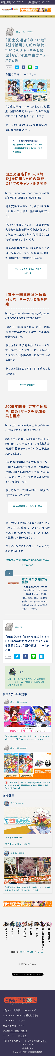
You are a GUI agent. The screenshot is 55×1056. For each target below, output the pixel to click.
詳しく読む (49, 16)
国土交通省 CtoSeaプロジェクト (27, 144)
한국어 (30, 952)
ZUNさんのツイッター (8, 3)
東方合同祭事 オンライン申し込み (27, 506)
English (40, 952)
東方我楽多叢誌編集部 (34, 580)
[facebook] (23, 67)
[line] (30, 67)
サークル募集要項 (27, 384)
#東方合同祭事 (15, 685)
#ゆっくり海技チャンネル (20, 679)
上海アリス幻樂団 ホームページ (12, 1)
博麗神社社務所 (21, 148)
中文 (22, 952)
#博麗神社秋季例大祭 (34, 682)
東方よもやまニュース (35, 3)
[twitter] (17, 67)
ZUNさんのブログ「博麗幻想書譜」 (40, 1)
